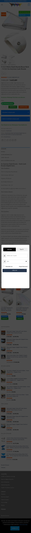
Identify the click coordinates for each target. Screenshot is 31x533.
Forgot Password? (23, 266)
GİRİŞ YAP (14, 270)
